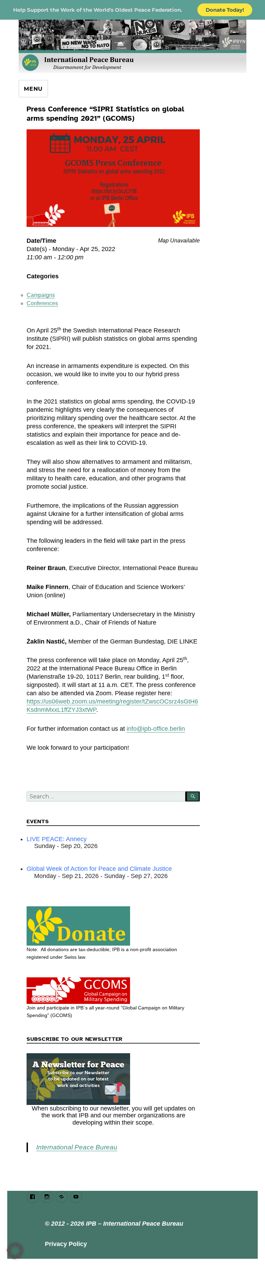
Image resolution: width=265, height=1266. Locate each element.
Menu (33, 89)
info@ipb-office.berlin (156, 728)
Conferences (42, 303)
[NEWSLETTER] (113, 1079)
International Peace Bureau (76, 1147)
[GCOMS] (113, 990)
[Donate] (113, 926)
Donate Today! (225, 10)
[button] (15, 1251)
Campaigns (41, 295)
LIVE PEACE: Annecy (57, 839)
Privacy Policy (66, 1243)
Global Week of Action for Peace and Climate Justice (99, 868)
